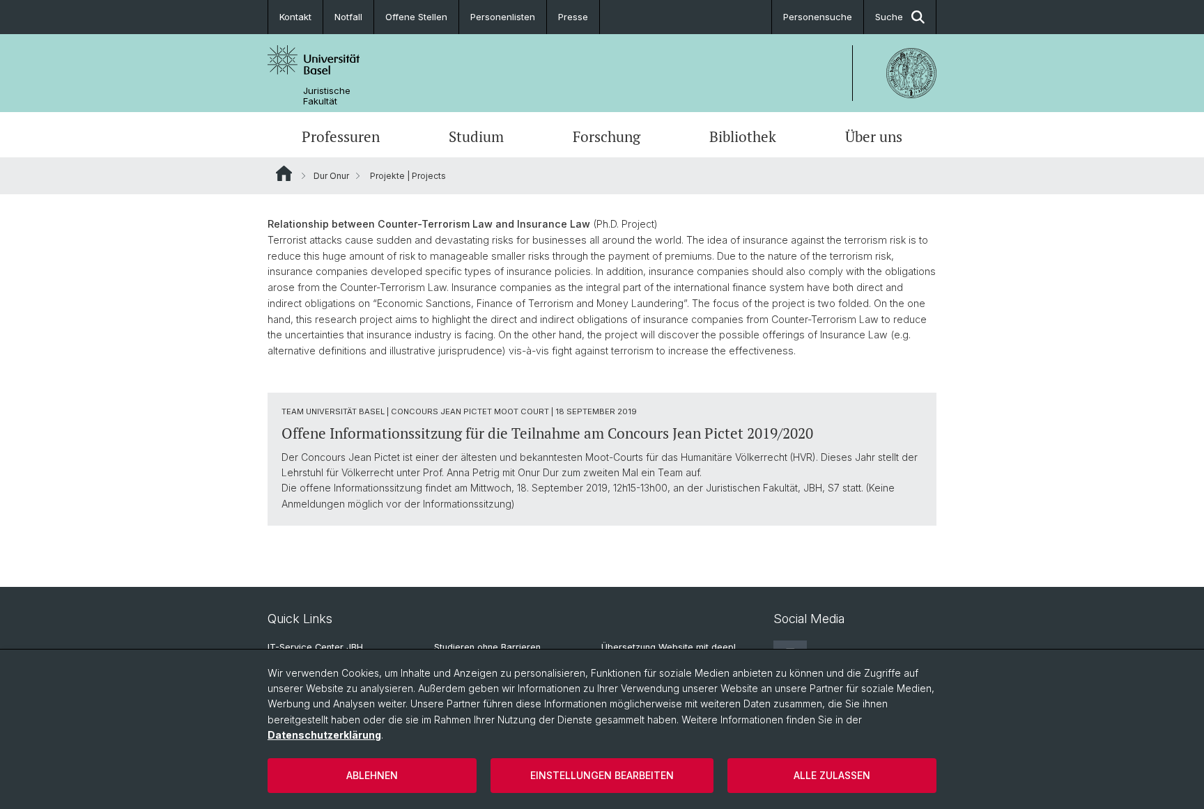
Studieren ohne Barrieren (487, 647)
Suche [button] (889, 16)
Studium (476, 136)
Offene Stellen (416, 16)
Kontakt (295, 16)
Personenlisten (502, 16)
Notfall (348, 16)
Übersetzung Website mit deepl (668, 647)
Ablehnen (372, 775)
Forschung (606, 136)
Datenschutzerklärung (324, 735)
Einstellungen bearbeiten (602, 775)
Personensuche (817, 16)
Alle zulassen (832, 775)
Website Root (284, 173)
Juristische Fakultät (326, 96)
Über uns (873, 136)
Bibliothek (742, 136)
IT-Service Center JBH (315, 647)
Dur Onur (331, 176)
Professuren (341, 136)
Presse (573, 16)
